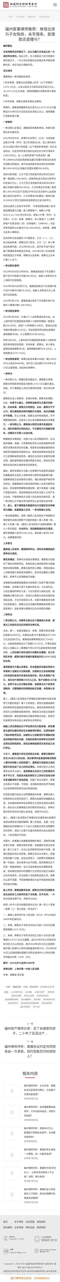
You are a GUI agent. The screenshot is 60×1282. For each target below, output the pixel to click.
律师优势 (51, 992)
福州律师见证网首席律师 (30, 1003)
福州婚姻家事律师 (11, 999)
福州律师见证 (13, 1003)
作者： (30, 987)
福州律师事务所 (49, 999)
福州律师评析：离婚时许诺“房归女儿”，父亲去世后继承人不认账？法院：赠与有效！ (40, 1172)
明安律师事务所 (42, 996)
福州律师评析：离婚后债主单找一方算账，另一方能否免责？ (39, 1151)
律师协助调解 (16, 996)
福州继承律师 (47, 1003)
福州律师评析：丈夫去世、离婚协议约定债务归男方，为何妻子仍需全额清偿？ (39, 1090)
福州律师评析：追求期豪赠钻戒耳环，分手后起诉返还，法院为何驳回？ (39, 1111)
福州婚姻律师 (26, 999)
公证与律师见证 (17, 992)
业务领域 (20, 17)
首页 (11, 17)
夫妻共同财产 (40, 992)
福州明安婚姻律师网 (36, 1271)
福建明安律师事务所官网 (14, 1271)
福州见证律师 (25, 1007)
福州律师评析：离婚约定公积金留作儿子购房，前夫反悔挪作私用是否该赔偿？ (39, 1193)
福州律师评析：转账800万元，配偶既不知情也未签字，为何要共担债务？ (39, 1132)
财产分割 (36, 1007)
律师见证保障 (29, 996)
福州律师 (37, 999)
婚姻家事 (32, 17)
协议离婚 (28, 992)
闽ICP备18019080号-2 (32, 1267)
